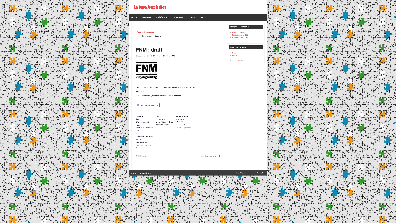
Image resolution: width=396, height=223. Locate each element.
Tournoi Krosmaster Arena (208, 156)
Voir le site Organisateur (183, 128)
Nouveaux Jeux (238, 37)
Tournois (139, 139)
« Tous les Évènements (145, 32)
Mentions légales (145, 173)
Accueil (134, 17)
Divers (234, 55)
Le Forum (191, 17)
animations (139, 145)
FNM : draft (142, 156)
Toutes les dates (238, 60)
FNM (149, 145)
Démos (234, 53)
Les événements (162, 17)
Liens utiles (178, 17)
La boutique (146, 17)
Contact (203, 17)
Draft (145, 145)
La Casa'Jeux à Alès (150, 7)
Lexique (134, 173)
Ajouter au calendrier (148, 105)
